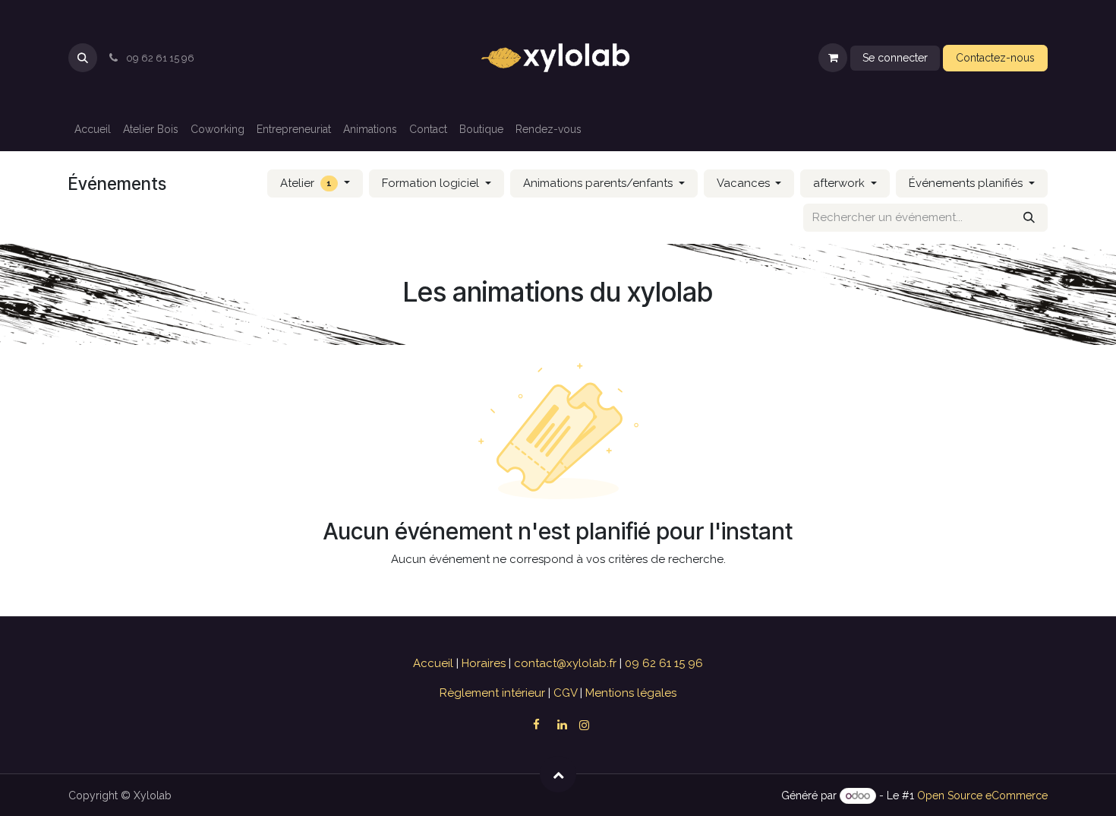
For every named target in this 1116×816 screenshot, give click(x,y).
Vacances (745, 183)
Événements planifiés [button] (967, 183)
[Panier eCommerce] (832, 57)
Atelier (306, 183)
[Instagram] (584, 725)
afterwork (840, 183)
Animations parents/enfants (599, 183)
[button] (82, 57)
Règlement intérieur (494, 693)
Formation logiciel (432, 183)
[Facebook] (536, 724)
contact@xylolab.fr (566, 663)
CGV (565, 693)
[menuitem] (92, 129)
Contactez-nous (995, 58)
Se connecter (895, 58)
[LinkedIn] (561, 724)
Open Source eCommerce (982, 795)
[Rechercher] (1029, 218)
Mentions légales (629, 693)
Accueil (434, 663)
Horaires (485, 663)
